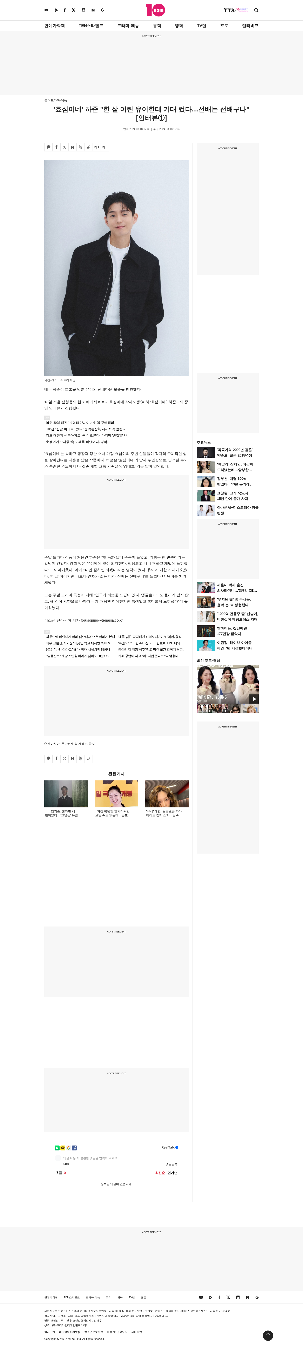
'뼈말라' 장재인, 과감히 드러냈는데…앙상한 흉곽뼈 (235, 469)
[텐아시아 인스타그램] (83, 10)
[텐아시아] (155, 10)
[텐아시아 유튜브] (46, 10)
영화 (179, 25)
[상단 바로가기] (268, 1336)
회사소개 (49, 1332)
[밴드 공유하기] (80, 147)
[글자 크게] (97, 147)
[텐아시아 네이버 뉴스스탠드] (93, 10)
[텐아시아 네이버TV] (56, 10)
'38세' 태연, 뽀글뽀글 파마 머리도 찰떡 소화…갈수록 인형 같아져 (164, 815)
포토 (224, 25)
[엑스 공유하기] (64, 147)
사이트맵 (136, 1332)
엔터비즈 (250, 25)
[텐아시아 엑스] (73, 10)
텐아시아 (65, 1338)
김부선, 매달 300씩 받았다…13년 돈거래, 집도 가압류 (234, 484)
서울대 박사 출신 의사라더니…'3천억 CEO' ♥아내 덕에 (237, 590)
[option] (228, 684)
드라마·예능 (128, 25)
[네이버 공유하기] (72, 147)
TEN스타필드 (91, 25)
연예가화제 (54, 25)
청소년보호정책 (93, 1332)
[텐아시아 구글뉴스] (102, 10)
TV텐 (201, 25)
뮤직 (157, 25)
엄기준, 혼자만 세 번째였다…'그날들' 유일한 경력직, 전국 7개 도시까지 (63, 815)
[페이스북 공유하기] (56, 147)
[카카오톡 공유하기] (48, 147)
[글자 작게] (105, 147)
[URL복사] (89, 147)
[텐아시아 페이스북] (65, 10)
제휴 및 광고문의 (117, 1332)
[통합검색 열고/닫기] (256, 10)
